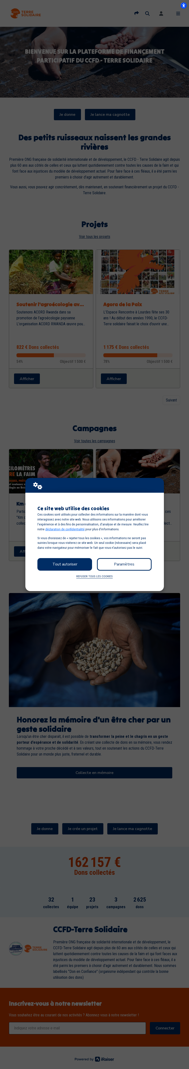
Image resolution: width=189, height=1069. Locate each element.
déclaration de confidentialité (65, 529)
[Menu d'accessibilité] (184, 5)
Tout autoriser (64, 564)
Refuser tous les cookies (94, 576)
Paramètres (124, 564)
